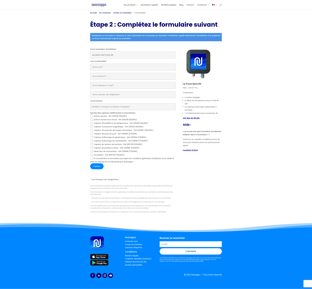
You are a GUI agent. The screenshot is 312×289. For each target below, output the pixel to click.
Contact (190, 5)
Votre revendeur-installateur (103, 49)
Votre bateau (96, 101)
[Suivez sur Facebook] (92, 275)
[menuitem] (214, 7)
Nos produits (129, 5)
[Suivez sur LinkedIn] (98, 275)
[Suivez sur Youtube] (110, 275)
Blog (181, 5)
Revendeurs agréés (149, 5)
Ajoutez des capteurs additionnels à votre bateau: (113, 113)
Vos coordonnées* (98, 61)
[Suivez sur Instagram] (104, 275)
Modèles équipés (168, 5)
